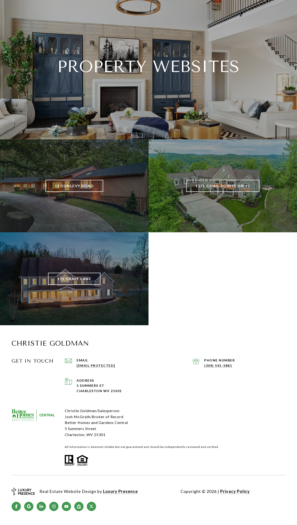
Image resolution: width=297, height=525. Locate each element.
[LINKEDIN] (41, 506)
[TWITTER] (91, 506)
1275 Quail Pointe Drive (222, 186)
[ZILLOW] (79, 506)
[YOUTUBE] (66, 506)
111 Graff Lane (74, 278)
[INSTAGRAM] (53, 506)
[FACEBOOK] (16, 506)
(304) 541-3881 (218, 366)
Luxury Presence (120, 491)
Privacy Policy (235, 491)
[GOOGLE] (28, 506)
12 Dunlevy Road (74, 186)
